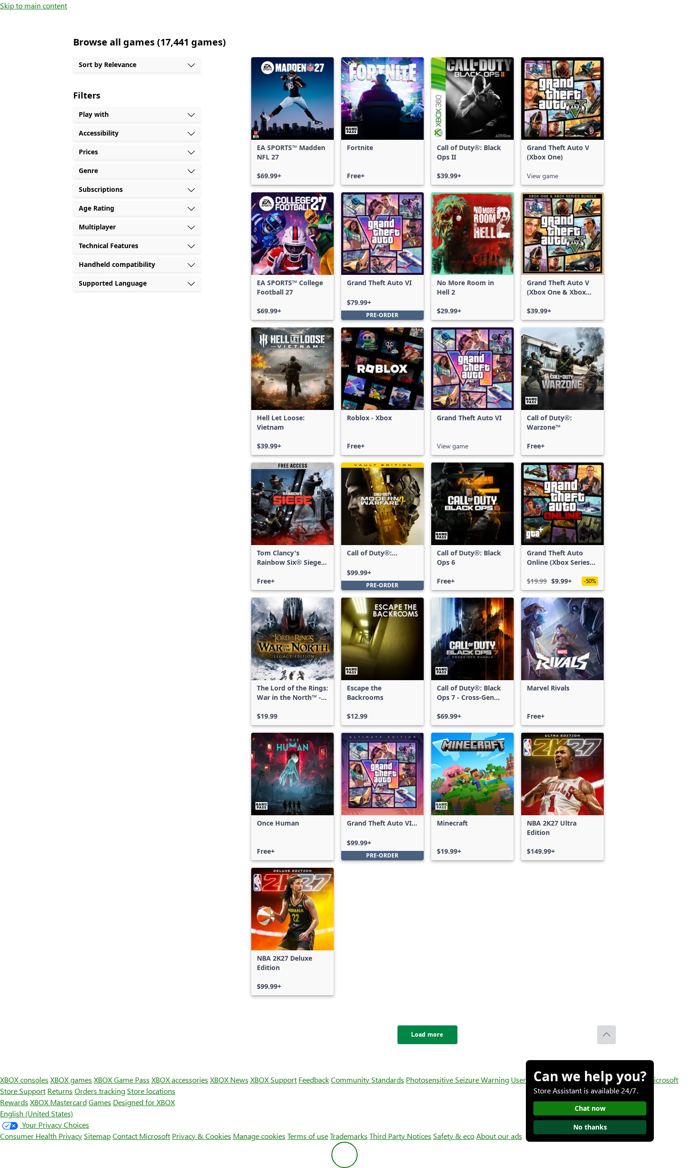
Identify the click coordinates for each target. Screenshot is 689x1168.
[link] (292, 121)
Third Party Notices (400, 1136)
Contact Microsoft (141, 1136)
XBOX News (229, 1080)
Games (100, 1102)
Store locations (151, 1091)
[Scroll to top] (606, 1034)
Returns (60, 1091)
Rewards (14, 1102)
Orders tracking (100, 1091)
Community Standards (367, 1080)
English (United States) (36, 1113)
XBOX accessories (179, 1080)
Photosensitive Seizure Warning (457, 1080)
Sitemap (97, 1136)
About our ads (499, 1136)
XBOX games (71, 1080)
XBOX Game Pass (122, 1080)
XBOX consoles (24, 1080)
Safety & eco (453, 1136)
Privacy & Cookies (201, 1136)
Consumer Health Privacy (41, 1136)
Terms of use (307, 1136)
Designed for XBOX (144, 1102)
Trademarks (348, 1136)
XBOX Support (273, 1080)
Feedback (314, 1080)
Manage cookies (259, 1136)
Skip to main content (33, 5)
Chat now (590, 1108)
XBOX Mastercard (58, 1102)
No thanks (590, 1126)
